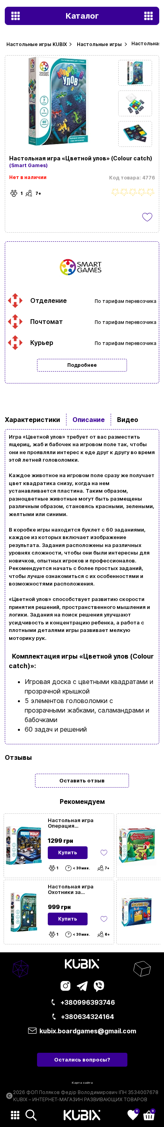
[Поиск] (31, 1115)
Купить (67, 852)
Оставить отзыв (82, 780)
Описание (88, 420)
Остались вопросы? (82, 1059)
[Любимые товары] (104, 852)
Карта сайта (82, 1083)
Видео (127, 420)
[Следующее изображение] (135, 73)
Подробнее (82, 365)
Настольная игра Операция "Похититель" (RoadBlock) (71, 822)
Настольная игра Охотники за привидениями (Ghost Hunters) (77, 889)
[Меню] (15, 1115)
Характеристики (32, 420)
